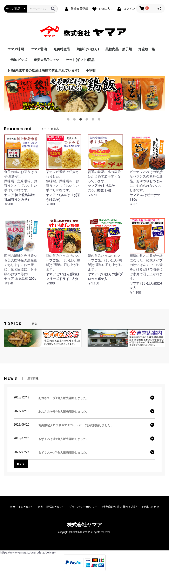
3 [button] (81, 120)
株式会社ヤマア (84, 525)
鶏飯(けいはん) (88, 49)
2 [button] (75, 120)
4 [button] (88, 120)
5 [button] (94, 120)
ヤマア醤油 (39, 49)
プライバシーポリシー (83, 506)
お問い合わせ (150, 506)
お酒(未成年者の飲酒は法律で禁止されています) (43, 70)
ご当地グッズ (17, 60)
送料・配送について (51, 506)
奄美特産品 (62, 49)
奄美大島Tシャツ (46, 60)
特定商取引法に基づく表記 (119, 506)
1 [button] (69, 120)
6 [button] (100, 120)
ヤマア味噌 (15, 49)
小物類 (91, 70)
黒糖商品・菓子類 (119, 49)
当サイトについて (21, 506)
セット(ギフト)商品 (80, 60)
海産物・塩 (146, 49)
